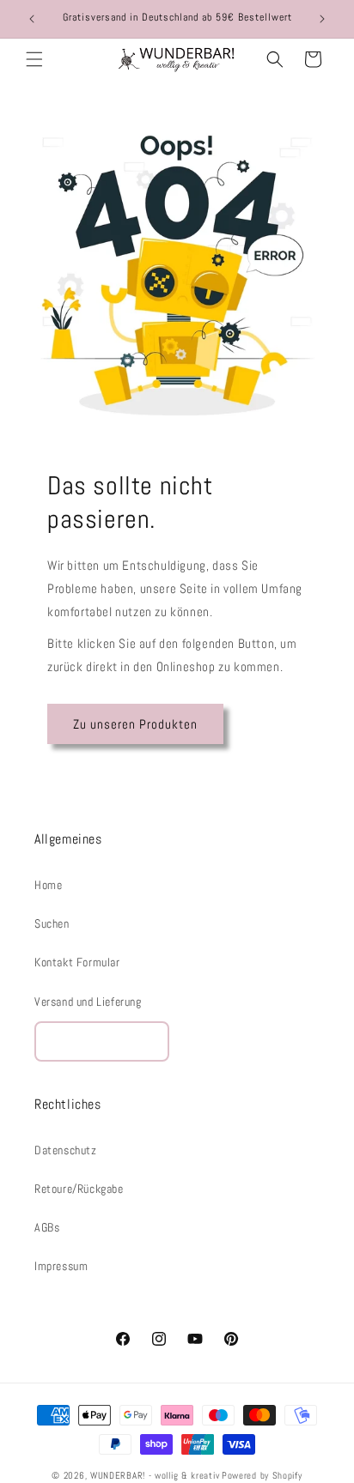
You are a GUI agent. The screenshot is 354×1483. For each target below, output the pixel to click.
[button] (34, 59)
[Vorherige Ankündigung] (32, 19)
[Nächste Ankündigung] (322, 19)
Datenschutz (65, 1150)
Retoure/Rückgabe (79, 1188)
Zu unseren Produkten (135, 724)
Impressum (61, 1266)
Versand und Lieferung (88, 1001)
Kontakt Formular (77, 962)
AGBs (46, 1227)
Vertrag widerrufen (102, 1041)
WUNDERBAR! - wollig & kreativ (154, 1475)
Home (48, 885)
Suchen (52, 923)
